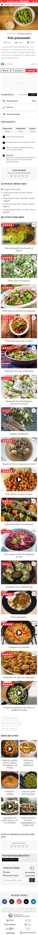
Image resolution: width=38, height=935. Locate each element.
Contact (18, 908)
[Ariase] (10, 933)
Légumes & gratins (18, 4)
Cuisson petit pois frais (11, 204)
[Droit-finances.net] (28, 924)
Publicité (23, 908)
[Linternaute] (10, 925)
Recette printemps (10, 718)
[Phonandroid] (28, 932)
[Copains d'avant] (10, 928)
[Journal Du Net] (28, 920)
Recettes (8, 4)
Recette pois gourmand (12, 723)
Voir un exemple (30, 872)
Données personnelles (8, 910)
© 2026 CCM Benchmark (29, 911)
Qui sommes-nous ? (8, 908)
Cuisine (7, 872)
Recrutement (31, 908)
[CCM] (10, 920)
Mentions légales (7, 911)
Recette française (9, 729)
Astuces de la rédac (11, 875)
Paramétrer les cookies (22, 910)
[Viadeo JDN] (28, 928)
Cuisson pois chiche (10, 192)
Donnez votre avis (24, 33)
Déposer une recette (10, 859)
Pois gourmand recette (12, 189)
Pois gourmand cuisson (12, 210)
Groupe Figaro (17, 911)
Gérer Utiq (33, 910)
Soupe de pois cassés (11, 198)
